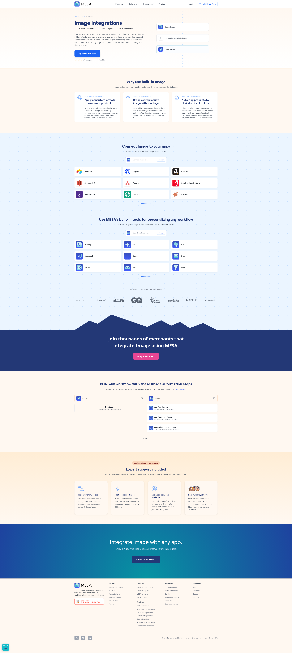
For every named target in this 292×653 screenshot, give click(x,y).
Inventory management (146, 609)
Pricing (111, 604)
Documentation (171, 587)
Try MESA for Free (207, 4)
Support (196, 594)
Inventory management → (192, 96)
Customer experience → (142, 96)
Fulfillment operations (145, 616)
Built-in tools (113, 600)
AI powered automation (146, 622)
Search (161, 160)
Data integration (143, 619)
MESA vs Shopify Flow (145, 587)
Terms (211, 638)
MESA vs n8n (142, 597)
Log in (191, 4)
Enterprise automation (145, 626)
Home (76, 16)
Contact (196, 597)
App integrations (115, 597)
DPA (216, 638)
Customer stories (171, 604)
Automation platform (117, 587)
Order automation (144, 606)
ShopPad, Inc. (196, 638)
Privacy (205, 638)
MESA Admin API (171, 591)
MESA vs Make (142, 594)
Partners (196, 591)
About (195, 587)
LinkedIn (90, 638)
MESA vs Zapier (143, 591)
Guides (167, 594)
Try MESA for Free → (146, 559)
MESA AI (112, 591)
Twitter (76, 638)
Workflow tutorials (172, 597)
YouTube (83, 638)
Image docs (181, 389)
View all (146, 438)
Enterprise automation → (94, 96)
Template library (115, 594)
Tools (83, 16)
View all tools (146, 277)
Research (168, 600)
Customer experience (145, 612)
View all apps (146, 204)
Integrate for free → (146, 356)
